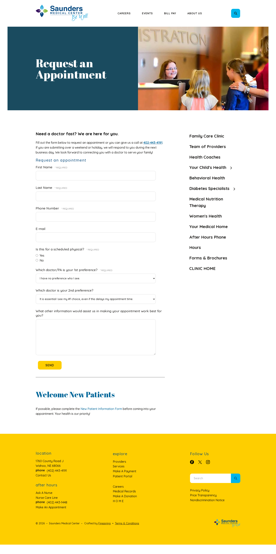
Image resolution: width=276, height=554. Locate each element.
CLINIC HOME (202, 268)
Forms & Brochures (208, 258)
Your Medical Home (208, 226)
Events (147, 13)
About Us (194, 13)
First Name (44, 167)
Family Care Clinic (206, 136)
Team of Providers (207, 146)
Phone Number (48, 208)
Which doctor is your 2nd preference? (64, 290)
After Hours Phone (207, 237)
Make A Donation (125, 496)
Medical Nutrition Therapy (206, 202)
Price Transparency (203, 495)
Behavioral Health (207, 178)
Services (118, 466)
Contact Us (43, 475)
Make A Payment (124, 471)
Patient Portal (122, 476)
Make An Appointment (51, 507)
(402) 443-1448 (57, 502)
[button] (235, 13)
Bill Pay (170, 13)
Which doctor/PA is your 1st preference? (67, 270)
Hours (195, 247)
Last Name (44, 187)
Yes (41, 255)
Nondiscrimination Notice (207, 500)
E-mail (40, 229)
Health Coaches (204, 157)
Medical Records (124, 491)
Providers (119, 461)
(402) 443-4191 (57, 470)
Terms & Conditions (127, 523)
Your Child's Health (207, 167)
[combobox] (240, 13)
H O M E (118, 501)
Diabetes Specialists (209, 188)
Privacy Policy (199, 490)
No (41, 260)
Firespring (104, 523)
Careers (124, 13)
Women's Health (205, 216)
